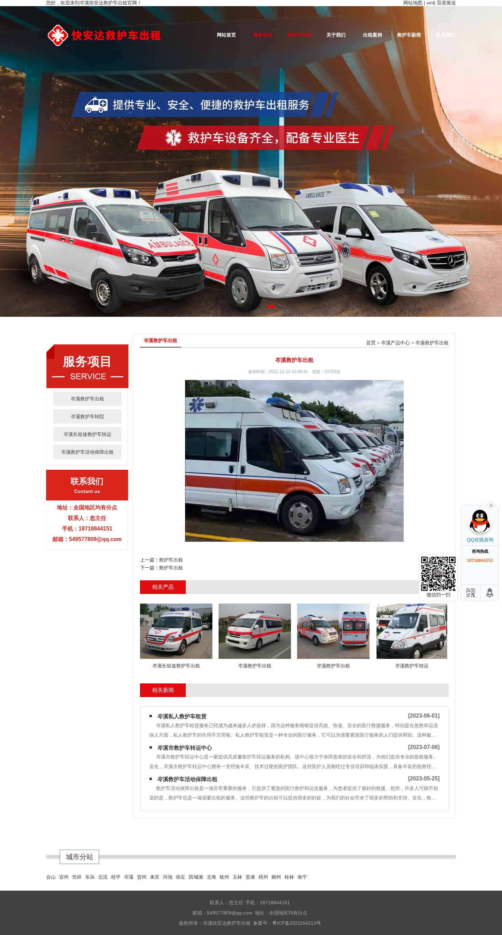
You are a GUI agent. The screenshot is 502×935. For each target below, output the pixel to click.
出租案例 (372, 35)
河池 (167, 877)
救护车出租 (299, 35)
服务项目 (263, 35)
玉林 (237, 877)
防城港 (196, 877)
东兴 (90, 877)
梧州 (263, 877)
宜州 (64, 877)
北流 (103, 877)
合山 (51, 877)
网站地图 (412, 2)
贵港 (250, 877)
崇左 (180, 877)
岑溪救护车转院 (87, 416)
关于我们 (336, 35)
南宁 (302, 877)
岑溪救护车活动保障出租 (87, 452)
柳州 (276, 877)
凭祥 (77, 877)
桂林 (289, 877)
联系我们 (445, 35)
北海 (211, 877)
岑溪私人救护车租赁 (182, 716)
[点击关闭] (491, 505)
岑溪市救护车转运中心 (184, 748)
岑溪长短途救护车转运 (87, 434)
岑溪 (129, 877)
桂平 (116, 877)
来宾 (154, 877)
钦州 (224, 877)
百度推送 (446, 2)
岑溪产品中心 (395, 342)
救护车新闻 (409, 35)
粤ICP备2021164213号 (296, 923)
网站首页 (226, 35)
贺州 (142, 877)
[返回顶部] (490, 593)
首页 (371, 342)
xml (430, 2)
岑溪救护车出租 (87, 398)
